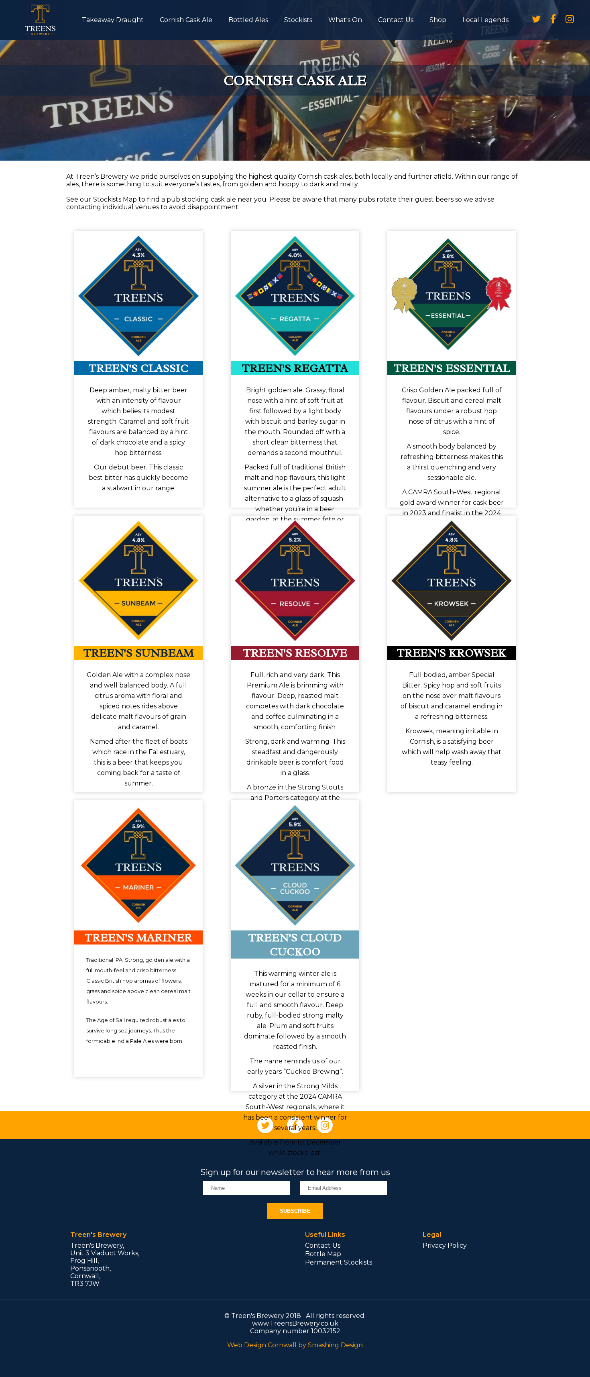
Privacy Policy (445, 1245)
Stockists (298, 20)
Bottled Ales (248, 20)
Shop (437, 20)
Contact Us (395, 20)
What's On (345, 20)
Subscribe (295, 1211)
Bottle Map (323, 1254)
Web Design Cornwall (262, 1345)
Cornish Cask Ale (186, 20)
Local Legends (485, 20)
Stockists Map (115, 199)
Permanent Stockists (338, 1262)
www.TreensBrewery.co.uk (295, 1323)
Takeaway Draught (113, 20)
